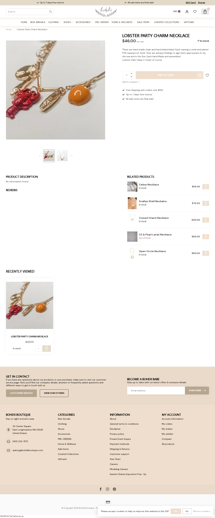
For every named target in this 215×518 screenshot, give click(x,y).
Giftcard (189, 22)
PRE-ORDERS (102, 22)
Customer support (119, 454)
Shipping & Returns (120, 449)
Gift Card (191, 2)
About (113, 418)
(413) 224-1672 (20, 441)
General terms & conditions (124, 423)
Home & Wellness (122, 22)
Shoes (67, 22)
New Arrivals (37, 22)
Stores (201, 2)
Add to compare (129, 82)
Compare (167, 439)
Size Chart (115, 459)
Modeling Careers (119, 469)
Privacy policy (117, 434)
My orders (167, 423)
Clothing (53, 22)
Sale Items (143, 22)
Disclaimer (115, 428)
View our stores (54, 393)
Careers (114, 464)
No (187, 511)
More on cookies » (201, 511)
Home (24, 22)
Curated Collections (166, 22)
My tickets (167, 428)
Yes (176, 511)
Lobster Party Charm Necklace (32, 29)
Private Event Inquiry (120, 439)
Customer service (21, 393)
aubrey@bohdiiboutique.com (28, 450)
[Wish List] (194, 11)
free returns (147, 2)
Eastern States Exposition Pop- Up (128, 474)
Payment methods (119, 444)
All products (168, 444)
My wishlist (167, 434)
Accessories (83, 22)
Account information (172, 418)
